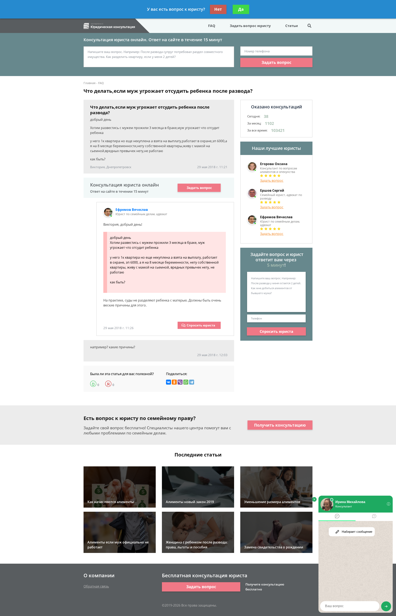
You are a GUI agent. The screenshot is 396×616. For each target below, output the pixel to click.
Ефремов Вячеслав (132, 209)
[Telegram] (191, 382)
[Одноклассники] (174, 382)
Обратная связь (96, 586)
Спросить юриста (201, 325)
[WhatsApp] (185, 382)
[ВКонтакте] (168, 382)
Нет (218, 9)
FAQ (211, 25)
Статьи (291, 25)
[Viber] (180, 382)
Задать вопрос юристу (250, 25)
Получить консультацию (280, 425)
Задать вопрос (276, 62)
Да (241, 9)
